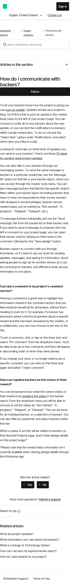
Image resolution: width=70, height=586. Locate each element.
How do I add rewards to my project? (23, 556)
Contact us (55, 15)
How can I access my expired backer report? (28, 551)
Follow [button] (35, 91)
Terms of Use (41, 578)
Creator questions (28, 32)
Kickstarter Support (5, 32)
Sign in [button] (63, 6)
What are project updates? (17, 534)
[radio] (27, 484)
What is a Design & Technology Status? (25, 545)
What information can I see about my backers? (29, 539)
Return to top (8, 511)
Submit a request (49, 499)
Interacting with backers (53, 32)
